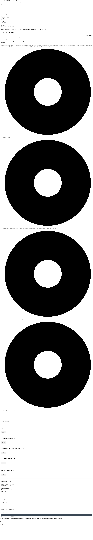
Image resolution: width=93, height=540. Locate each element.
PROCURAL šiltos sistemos (19, 440)
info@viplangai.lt (8, 489)
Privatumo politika (3, 519)
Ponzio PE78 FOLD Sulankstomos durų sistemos (12, 448)
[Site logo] (5, 20)
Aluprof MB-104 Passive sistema (8, 428)
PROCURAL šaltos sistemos (31, 29)
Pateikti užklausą (19, 37)
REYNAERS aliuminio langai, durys (8, 473)
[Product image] (7, 466)
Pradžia (2, 29)
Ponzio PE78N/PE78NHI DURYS (8, 458)
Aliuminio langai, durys (8, 29)
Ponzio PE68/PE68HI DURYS (8, 438)
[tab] (3, 42)
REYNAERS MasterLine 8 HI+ (8, 470)
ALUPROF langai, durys (5, 430)
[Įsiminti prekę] (2, 425)
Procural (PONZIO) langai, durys (19, 29)
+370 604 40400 (6, 488)
